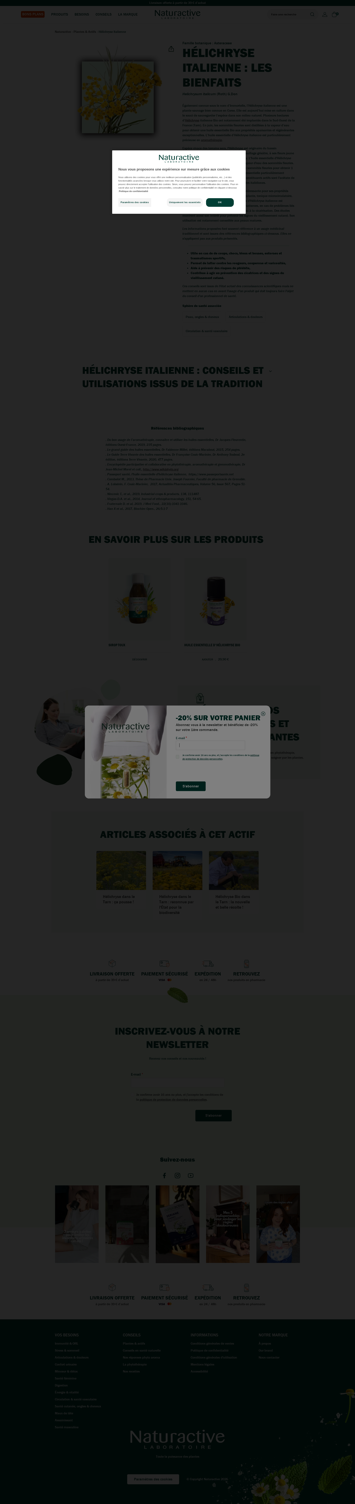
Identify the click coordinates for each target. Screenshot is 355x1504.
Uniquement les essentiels (185, 202)
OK (220, 202)
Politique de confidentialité (133, 191)
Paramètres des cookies (135, 202)
